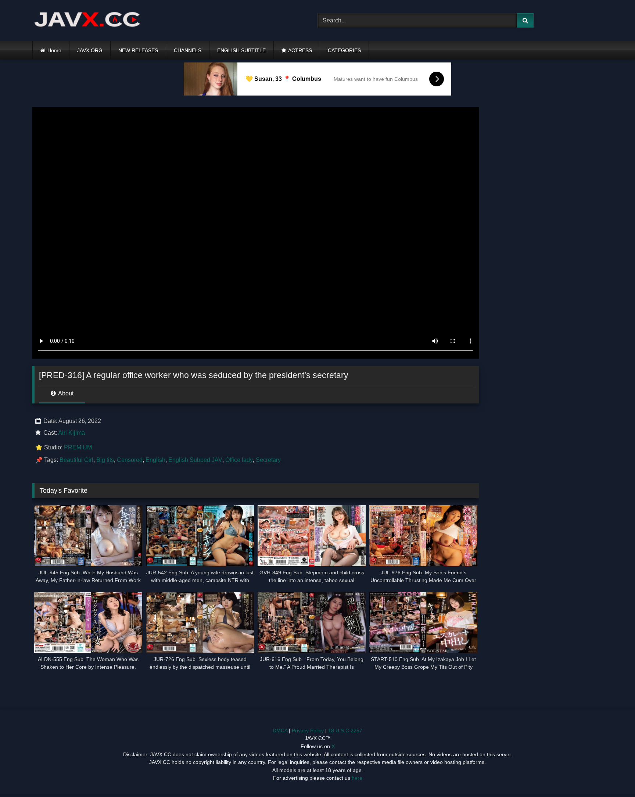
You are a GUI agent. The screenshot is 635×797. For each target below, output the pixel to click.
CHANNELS (187, 50)
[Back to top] (612, 775)
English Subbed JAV (195, 460)
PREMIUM (78, 447)
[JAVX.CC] (87, 21)
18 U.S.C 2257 (345, 730)
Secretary (268, 460)
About (65, 393)
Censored (130, 460)
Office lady (239, 460)
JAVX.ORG (90, 50)
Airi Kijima (71, 433)
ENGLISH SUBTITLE (241, 50)
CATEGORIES (344, 50)
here (357, 778)
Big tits (105, 460)
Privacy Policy (308, 730)
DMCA (280, 730)
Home (54, 50)
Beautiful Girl (76, 460)
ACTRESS (300, 50)
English (155, 460)
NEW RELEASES (138, 50)
